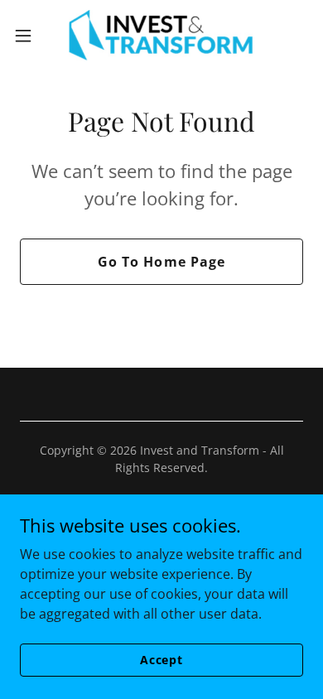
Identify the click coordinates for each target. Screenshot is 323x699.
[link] (161, 36)
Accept (161, 660)
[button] (30, 35)
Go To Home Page (161, 262)
